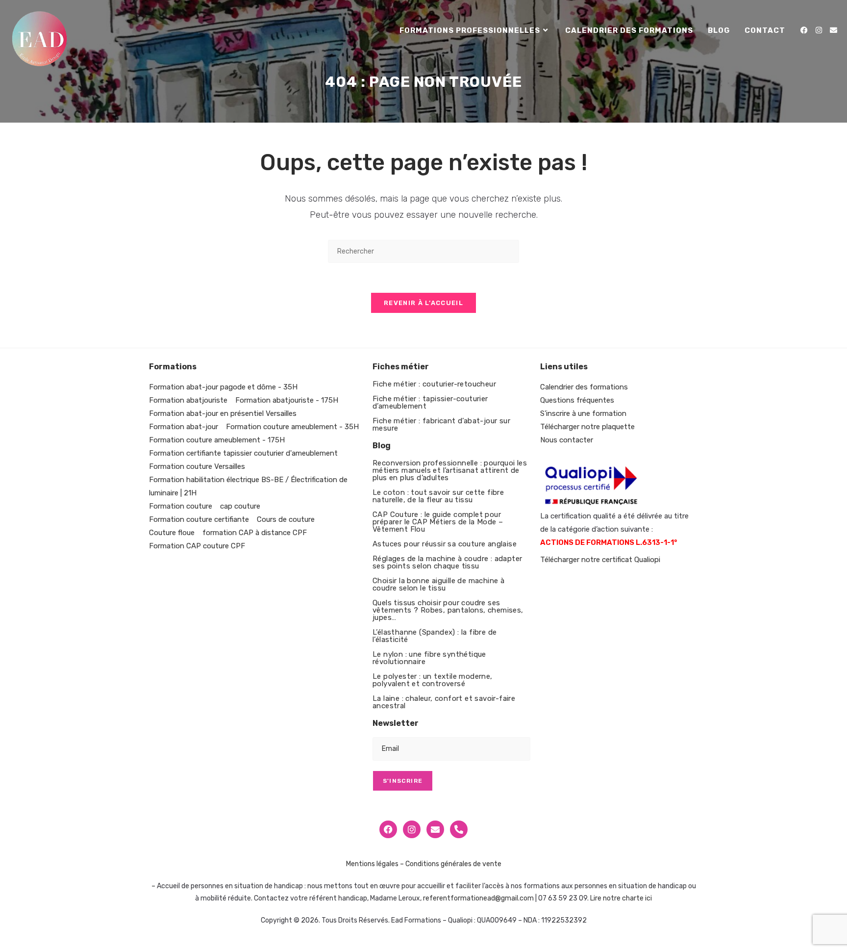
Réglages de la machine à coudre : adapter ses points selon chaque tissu (447, 562)
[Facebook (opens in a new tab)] (804, 30)
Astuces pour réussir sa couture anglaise (445, 544)
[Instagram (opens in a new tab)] (819, 30)
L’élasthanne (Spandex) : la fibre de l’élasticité (435, 636)
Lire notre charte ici (621, 898)
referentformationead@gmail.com (478, 898)
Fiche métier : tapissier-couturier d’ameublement (430, 402)
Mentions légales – (375, 864)
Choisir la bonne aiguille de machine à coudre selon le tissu (438, 584)
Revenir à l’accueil (423, 303)
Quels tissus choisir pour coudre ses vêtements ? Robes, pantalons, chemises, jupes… (448, 610)
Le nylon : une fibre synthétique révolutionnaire (429, 658)
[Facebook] (388, 829)
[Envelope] (435, 829)
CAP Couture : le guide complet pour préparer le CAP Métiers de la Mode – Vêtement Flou (438, 522)
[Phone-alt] (459, 829)
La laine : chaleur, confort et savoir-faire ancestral (444, 702)
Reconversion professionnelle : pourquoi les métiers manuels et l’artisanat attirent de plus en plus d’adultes (450, 470)
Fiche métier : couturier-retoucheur (434, 384)
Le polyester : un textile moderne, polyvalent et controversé (433, 680)
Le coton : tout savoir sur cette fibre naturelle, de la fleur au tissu (438, 496)
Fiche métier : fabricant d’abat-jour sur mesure (441, 424)
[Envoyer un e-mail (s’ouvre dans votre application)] (833, 30)
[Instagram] (412, 829)
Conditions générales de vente (453, 864)
